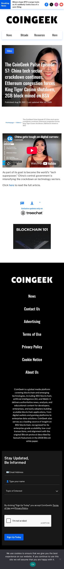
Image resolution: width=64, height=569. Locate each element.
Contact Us (32, 308)
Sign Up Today (14, 537)
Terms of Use (32, 334)
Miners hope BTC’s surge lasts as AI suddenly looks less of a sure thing (25, 4)
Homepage (10, 122)
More (54, 35)
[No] (60, 559)
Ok (32, 564)
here (11, 185)
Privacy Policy (32, 346)
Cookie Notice (32, 359)
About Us (32, 372)
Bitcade (24, 35)
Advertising (32, 321)
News (9, 35)
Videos (9, 50)
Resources (39, 35)
